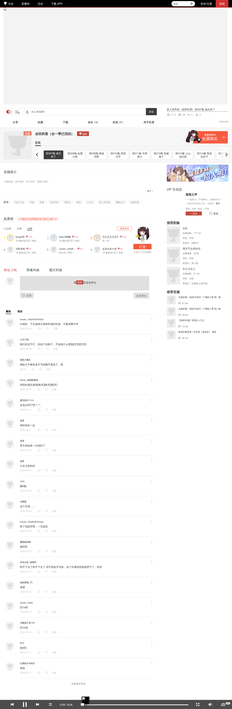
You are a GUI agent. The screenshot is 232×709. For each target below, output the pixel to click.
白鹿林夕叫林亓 (27, 663)
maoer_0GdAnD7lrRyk (32, 319)
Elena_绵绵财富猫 (29, 380)
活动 (40, 3)
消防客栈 (20, 248)
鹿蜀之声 (120, 202)
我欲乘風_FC (26, 582)
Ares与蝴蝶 (65, 236)
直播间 (25, 3)
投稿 (222, 3)
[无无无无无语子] (98, 237)
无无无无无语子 (110, 236)
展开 (218, 203)
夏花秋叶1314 (27, 400)
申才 (22, 643)
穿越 (42, 202)
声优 (32, 202)
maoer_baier (26, 602)
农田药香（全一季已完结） (54, 133)
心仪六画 (24, 339)
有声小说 (19, 202)
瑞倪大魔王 (25, 359)
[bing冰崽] (11, 237)
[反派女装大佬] (98, 249)
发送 (151, 111)
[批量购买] (204, 137)
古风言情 (54, 202)
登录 (79, 282)
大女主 (90, 202)
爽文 (79, 202)
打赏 (142, 246)
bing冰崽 (20, 236)
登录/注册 (206, 3)
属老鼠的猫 (25, 541)
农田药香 (134, 202)
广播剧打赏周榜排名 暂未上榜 (36, 219)
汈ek (22, 481)
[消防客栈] (11, 249)
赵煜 (22, 420)
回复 (55, 328)
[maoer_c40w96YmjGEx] (54, 249)
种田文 (67, 202)
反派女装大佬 (109, 248)
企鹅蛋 (23, 501)
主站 (10, 3)
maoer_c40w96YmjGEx (67, 248)
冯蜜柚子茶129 (27, 622)
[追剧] (83, 133)
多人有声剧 (104, 202)
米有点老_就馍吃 (28, 562)
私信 (216, 213)
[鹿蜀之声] (175, 201)
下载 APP (57, 3)
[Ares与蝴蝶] (54, 237)
